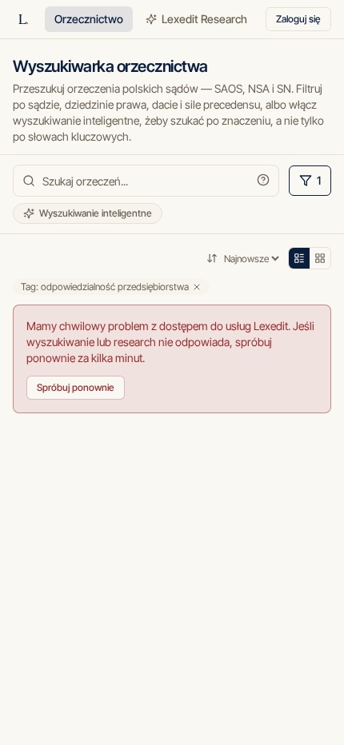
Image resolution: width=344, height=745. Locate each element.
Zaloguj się (298, 19)
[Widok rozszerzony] (320, 258)
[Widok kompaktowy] (299, 258)
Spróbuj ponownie (75, 387)
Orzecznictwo (88, 19)
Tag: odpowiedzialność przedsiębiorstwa (105, 287)
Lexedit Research (204, 19)
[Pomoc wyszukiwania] (263, 179)
